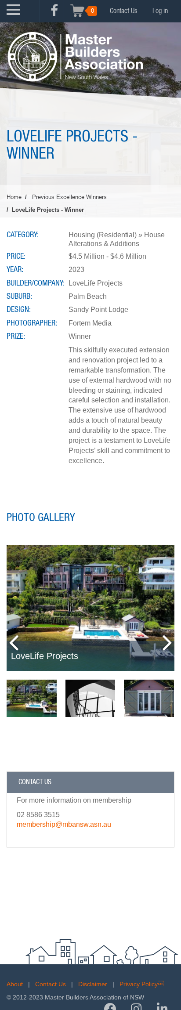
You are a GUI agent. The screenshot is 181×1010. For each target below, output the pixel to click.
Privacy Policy (141, 984)
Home (14, 197)
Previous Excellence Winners (69, 197)
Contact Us (124, 10)
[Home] (75, 56)
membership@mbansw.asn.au (64, 824)
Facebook (54, 15)
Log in (160, 10)
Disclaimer (92, 984)
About (15, 984)
